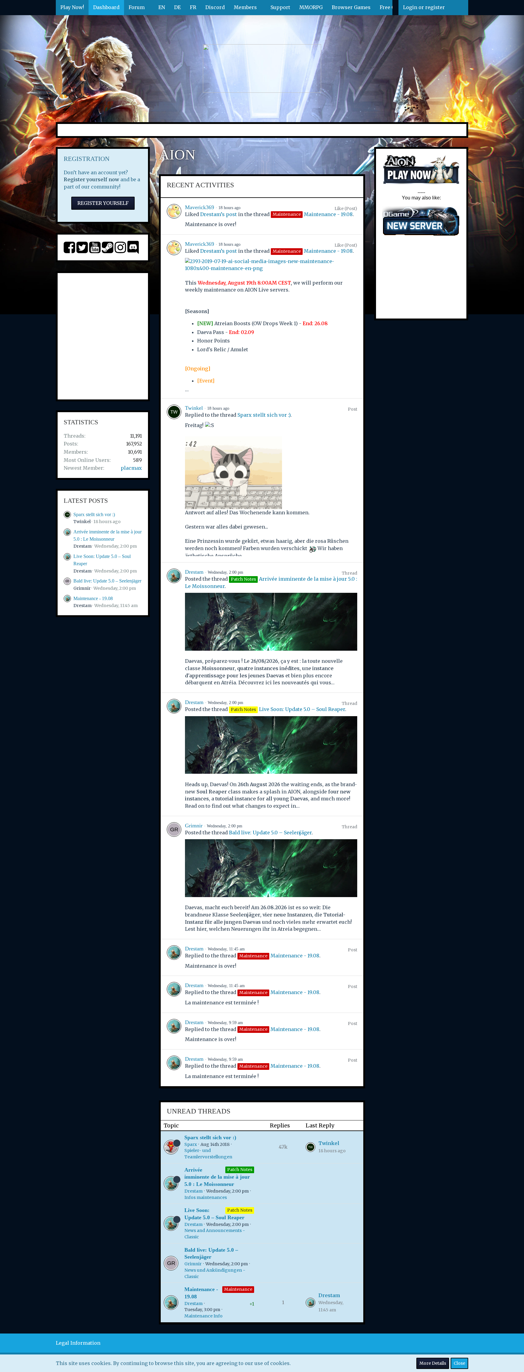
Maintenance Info (203, 1316)
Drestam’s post (218, 214)
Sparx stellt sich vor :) (94, 514)
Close (459, 1363)
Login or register (424, 7)
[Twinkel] (174, 480)
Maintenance (238, 1289)
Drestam (82, 546)
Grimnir (82, 588)
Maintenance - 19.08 (93, 598)
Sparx (190, 1144)
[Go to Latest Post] (310, 1147)
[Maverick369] (174, 216)
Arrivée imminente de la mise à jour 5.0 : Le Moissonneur (217, 1177)
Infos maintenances (205, 1197)
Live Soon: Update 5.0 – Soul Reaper (302, 709)
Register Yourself (103, 203)
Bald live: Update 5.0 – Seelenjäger (107, 580)
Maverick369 (199, 207)
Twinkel (82, 521)
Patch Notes (239, 1169)
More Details (432, 1363)
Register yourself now (91, 179)
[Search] (458, 7)
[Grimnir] (174, 877)
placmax (131, 468)
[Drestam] (174, 627)
